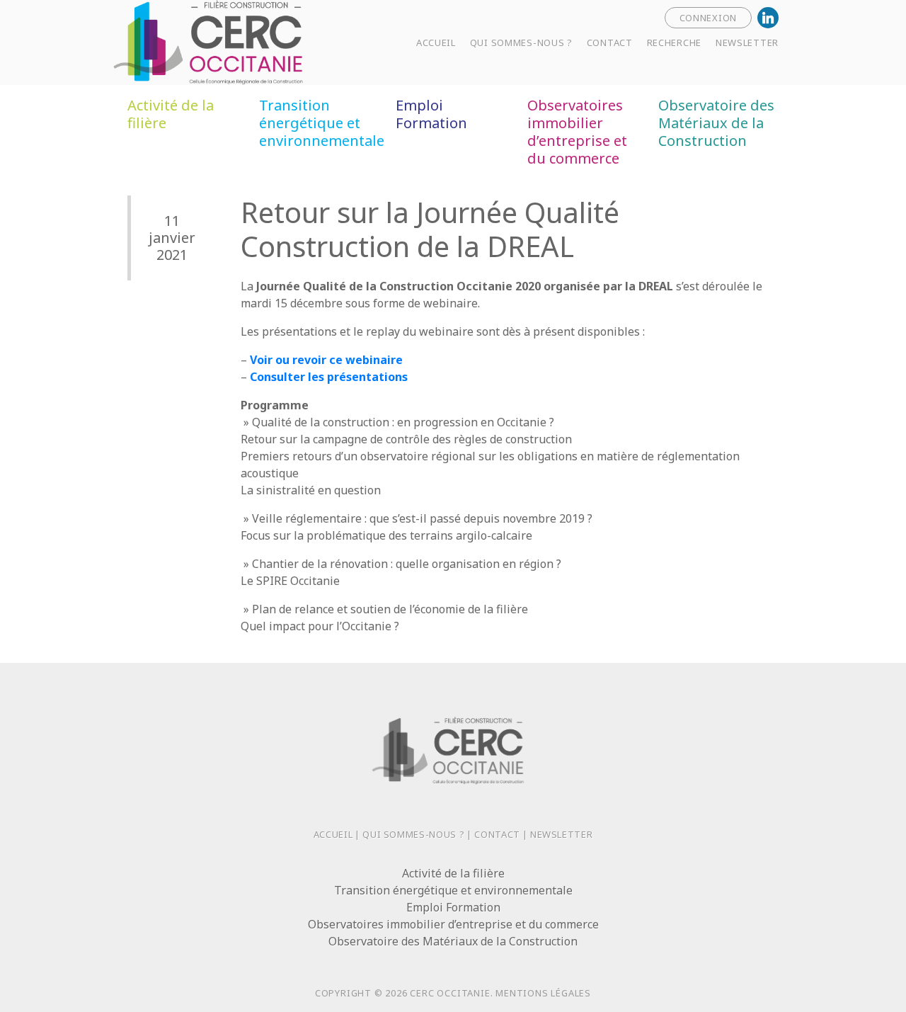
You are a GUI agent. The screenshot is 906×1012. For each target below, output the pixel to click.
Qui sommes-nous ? (413, 834)
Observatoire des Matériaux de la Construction (716, 123)
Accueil (333, 834)
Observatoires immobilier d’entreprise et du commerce (577, 131)
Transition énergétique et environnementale (321, 123)
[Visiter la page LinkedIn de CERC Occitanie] (768, 17)
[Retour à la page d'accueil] (254, 41)
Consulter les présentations (329, 377)
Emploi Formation (431, 114)
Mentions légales (543, 993)
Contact (497, 834)
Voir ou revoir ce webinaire (326, 360)
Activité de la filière (170, 114)
